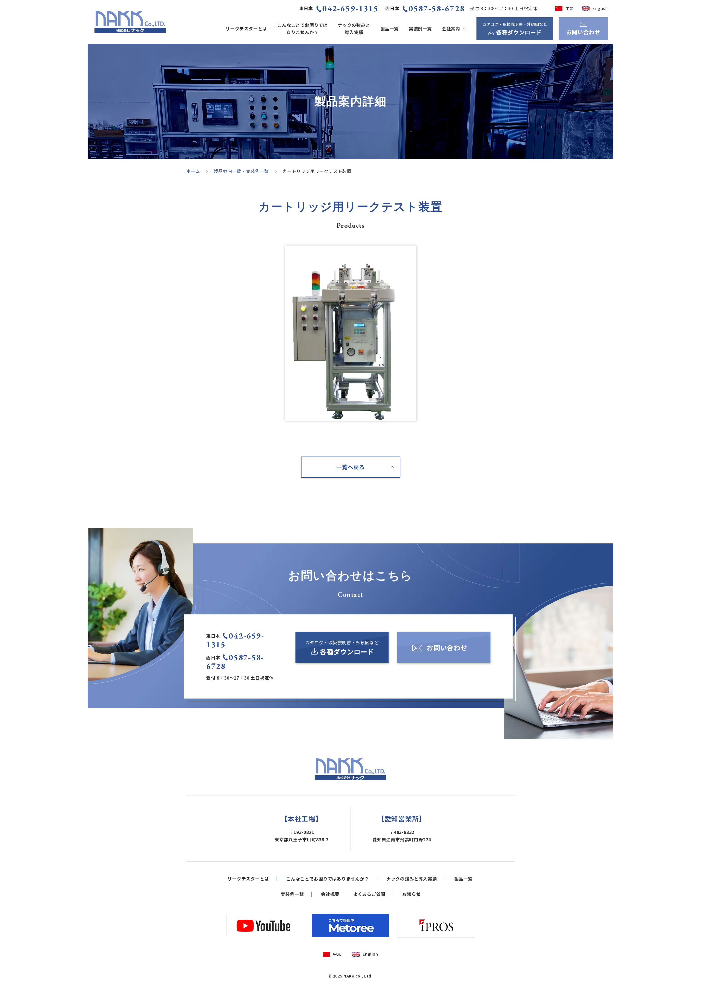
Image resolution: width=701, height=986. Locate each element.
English (600, 8)
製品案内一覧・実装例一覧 (241, 171)
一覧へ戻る (350, 467)
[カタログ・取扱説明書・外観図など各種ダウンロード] (342, 647)
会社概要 (330, 894)
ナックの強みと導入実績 (354, 28)
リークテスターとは (246, 28)
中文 (569, 8)
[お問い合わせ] (443, 647)
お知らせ (411, 894)
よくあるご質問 (369, 894)
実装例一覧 (420, 28)
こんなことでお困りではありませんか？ (302, 28)
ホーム (193, 171)
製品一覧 (389, 28)
